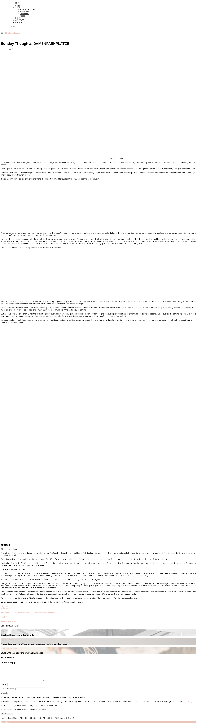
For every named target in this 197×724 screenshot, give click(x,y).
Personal (4, 606)
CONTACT (19, 20)
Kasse (22, 16)
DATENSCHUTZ (67, 718)
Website (4, 693)
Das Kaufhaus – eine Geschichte (17, 635)
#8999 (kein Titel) (27, 9)
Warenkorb (24, 14)
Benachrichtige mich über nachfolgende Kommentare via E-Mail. (31, 706)
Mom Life (5, 648)
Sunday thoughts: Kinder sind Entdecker (22, 653)
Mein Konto (25, 11)
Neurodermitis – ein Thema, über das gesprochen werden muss (34, 644)
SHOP (17, 7)
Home (18, 3)
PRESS (18, 18)
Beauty (4, 639)
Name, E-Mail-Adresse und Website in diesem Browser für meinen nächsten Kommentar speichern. (45, 697)
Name (4, 684)
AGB (57, 718)
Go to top (5, 722)
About (18, 5)
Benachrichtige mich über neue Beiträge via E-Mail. (25, 710)
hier (189, 701)
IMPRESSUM (48, 718)
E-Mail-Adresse (8, 689)
